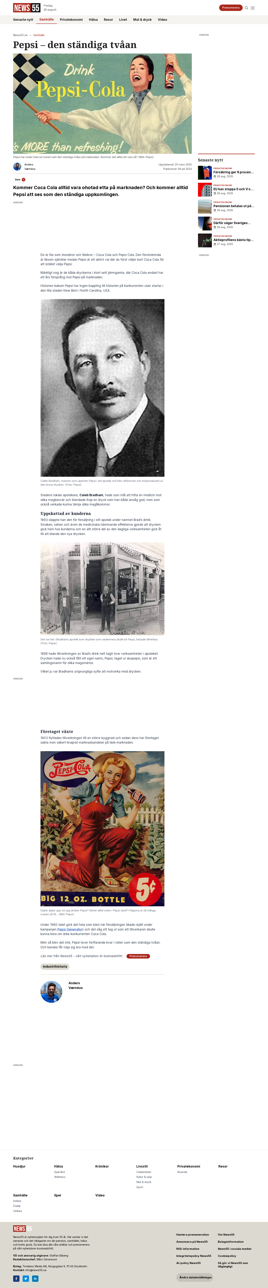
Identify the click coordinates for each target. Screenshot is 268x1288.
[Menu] (252, 7)
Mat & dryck (142, 19)
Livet (123, 19)
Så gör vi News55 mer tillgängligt (233, 1264)
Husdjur (19, 1166)
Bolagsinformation (231, 1241)
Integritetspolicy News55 (193, 1256)
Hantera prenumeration (192, 1234)
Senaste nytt (23, 19)
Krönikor (102, 1166)
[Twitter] (26, 1278)
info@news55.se (35, 1270)
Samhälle (46, 19)
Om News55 (226, 1234)
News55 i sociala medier (235, 1249)
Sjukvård (59, 1172)
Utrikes (17, 1211)
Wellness (59, 1177)
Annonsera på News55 (192, 1241)
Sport (139, 1187)
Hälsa (93, 19)
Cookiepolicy (227, 1256)
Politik (17, 1206)
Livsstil (142, 1166)
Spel (57, 1195)
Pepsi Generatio (69, 929)
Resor (108, 19)
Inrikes (17, 1201)
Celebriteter (143, 1172)
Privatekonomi (71, 19)
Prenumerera (231, 7)
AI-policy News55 (188, 1263)
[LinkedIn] (35, 1278)
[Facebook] (16, 1278)
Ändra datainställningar (195, 1277)
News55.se (20, 35)
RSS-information (187, 1249)
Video (162, 19)
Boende (182, 1172)
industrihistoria (55, 966)
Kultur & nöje (144, 1177)
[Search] (246, 7)
